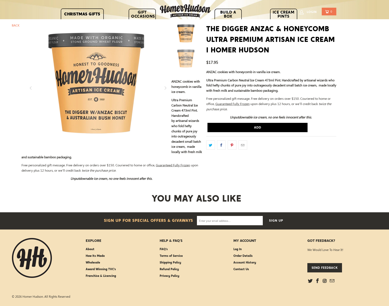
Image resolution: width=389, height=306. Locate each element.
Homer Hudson (32, 296)
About (90, 249)
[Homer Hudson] (185, 12)
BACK (15, 25)
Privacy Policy (169, 276)
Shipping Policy (170, 262)
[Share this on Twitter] (210, 145)
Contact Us (241, 269)
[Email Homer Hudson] (332, 280)
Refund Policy (169, 269)
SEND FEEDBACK (325, 268)
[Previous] (29, 88)
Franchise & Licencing (101, 276)
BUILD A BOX (228, 14)
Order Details (243, 256)
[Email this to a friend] (242, 145)
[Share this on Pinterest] (232, 145)
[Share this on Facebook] (221, 145)
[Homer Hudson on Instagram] (325, 280)
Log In (237, 249)
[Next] (163, 88)
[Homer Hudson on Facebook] (318, 280)
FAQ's (164, 249)
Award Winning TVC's (101, 269)
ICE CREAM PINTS (284, 14)
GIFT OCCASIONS (143, 14)
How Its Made (95, 256)
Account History (244, 262)
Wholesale (93, 262)
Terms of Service (171, 256)
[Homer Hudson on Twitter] (310, 280)
